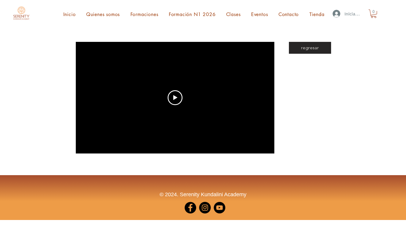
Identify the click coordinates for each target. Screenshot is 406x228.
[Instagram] (205, 207)
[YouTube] (219, 207)
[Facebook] (190, 207)
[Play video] (175, 97)
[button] (374, 14)
